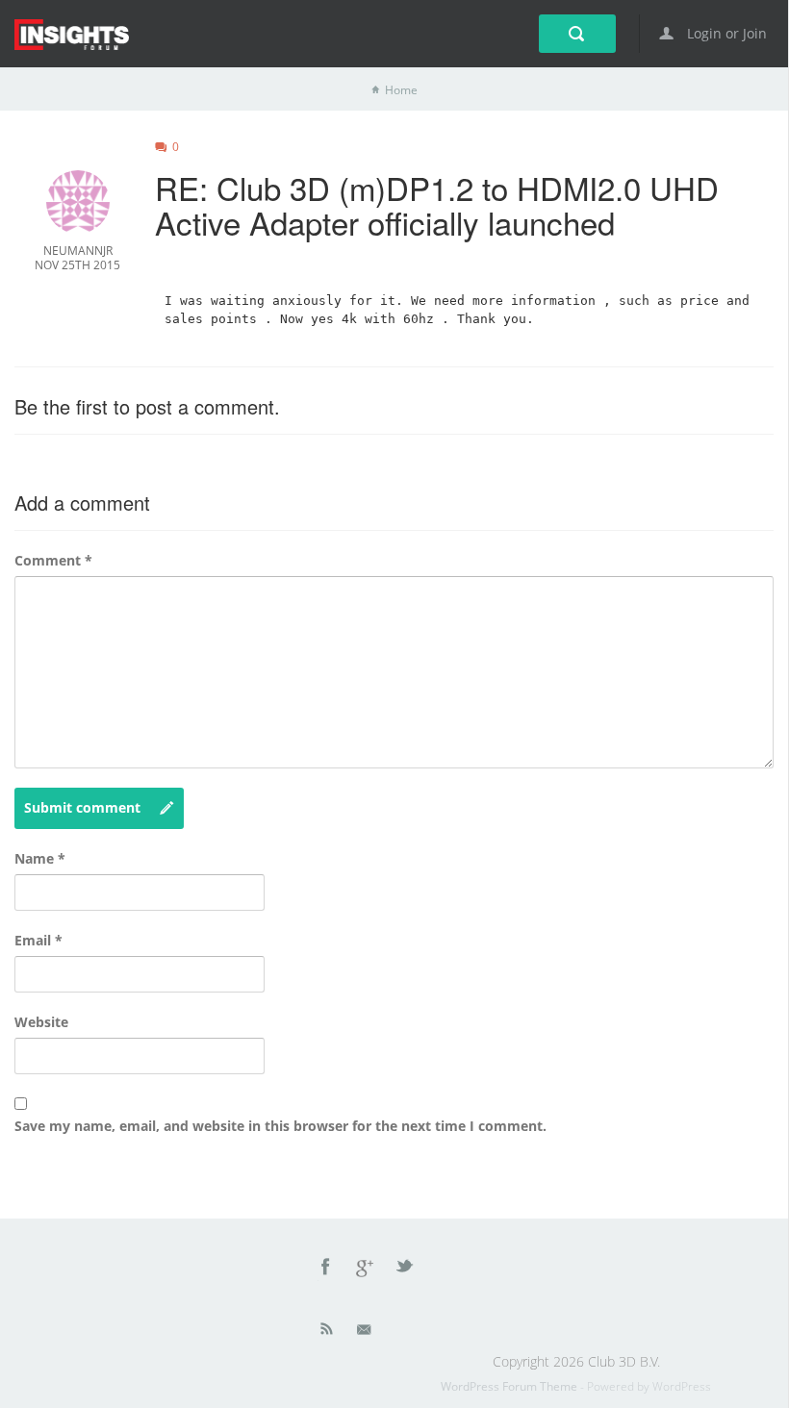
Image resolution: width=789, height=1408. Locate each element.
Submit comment (82, 807)
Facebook (326, 1269)
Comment (53, 560)
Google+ (365, 1269)
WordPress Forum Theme (510, 1386)
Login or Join (725, 33)
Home (401, 90)
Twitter (406, 1269)
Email (38, 940)
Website (41, 1022)
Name (39, 858)
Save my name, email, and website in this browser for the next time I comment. (280, 1126)
